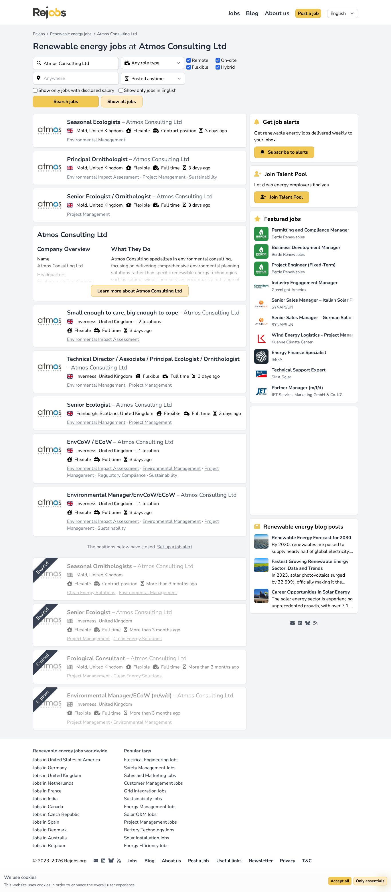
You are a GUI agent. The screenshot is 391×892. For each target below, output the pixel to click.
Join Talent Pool (285, 197)
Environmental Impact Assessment (103, 177)
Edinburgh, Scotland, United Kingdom (114, 413)
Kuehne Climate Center (292, 342)
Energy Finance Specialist (299, 352)
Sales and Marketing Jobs (150, 775)
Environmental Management (96, 140)
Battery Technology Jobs (149, 830)
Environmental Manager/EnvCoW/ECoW (122, 495)
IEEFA (277, 359)
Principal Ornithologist (98, 159)
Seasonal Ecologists (94, 122)
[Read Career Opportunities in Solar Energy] (261, 598)
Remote (200, 60)
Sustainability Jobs (143, 799)
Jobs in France (47, 791)
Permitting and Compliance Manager (310, 230)
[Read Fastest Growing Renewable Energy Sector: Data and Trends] (261, 571)
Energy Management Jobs (150, 807)
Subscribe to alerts (287, 152)
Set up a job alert (174, 547)
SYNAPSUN (282, 307)
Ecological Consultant (97, 658)
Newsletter (261, 861)
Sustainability (203, 177)
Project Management (164, 177)
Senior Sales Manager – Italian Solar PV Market (322, 300)
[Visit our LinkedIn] (300, 623)
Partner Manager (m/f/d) (297, 388)
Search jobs (66, 101)
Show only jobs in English (150, 90)
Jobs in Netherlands (53, 783)
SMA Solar (281, 377)
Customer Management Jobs (153, 783)
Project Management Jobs (150, 822)
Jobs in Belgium (49, 845)
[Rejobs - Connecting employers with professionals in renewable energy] (49, 12)
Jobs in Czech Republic (56, 814)
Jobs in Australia (50, 838)
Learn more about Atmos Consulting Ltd (139, 291)
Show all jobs (121, 101)
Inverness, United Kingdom (104, 322)
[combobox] (76, 63)
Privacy (287, 861)
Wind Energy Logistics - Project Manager (315, 335)
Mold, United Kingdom (99, 131)
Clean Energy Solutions (91, 593)
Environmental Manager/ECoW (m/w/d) (120, 695)
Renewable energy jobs (71, 34)
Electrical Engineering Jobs (151, 760)
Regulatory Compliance (122, 475)
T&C (307, 861)
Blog (252, 13)
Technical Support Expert (298, 370)
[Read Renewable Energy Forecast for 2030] (261, 544)
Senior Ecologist (89, 405)
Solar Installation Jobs (146, 838)
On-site (229, 60)
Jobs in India (45, 799)
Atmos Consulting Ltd (154, 122)
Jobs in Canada (48, 807)
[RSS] (315, 623)
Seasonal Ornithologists (100, 566)
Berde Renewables (288, 237)
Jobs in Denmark (50, 830)
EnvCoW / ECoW (90, 442)
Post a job (308, 13)
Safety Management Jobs (149, 768)
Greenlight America (289, 289)
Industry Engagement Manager (304, 283)
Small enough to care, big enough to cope (123, 313)
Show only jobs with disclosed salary (76, 90)
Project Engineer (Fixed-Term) (304, 265)
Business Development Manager (306, 247)
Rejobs (39, 34)
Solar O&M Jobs (140, 814)
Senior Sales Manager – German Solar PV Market (323, 318)
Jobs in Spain (46, 822)
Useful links (229, 861)
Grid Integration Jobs (145, 791)
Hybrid (228, 67)
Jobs (234, 13)
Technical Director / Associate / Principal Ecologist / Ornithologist (153, 359)
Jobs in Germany (50, 768)
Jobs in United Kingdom (57, 775)
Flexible (200, 67)
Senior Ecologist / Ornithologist (110, 196)
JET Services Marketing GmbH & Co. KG (307, 394)
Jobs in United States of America (66, 760)
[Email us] (292, 623)
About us (277, 13)
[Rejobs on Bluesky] (307, 623)
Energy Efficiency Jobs (146, 845)
